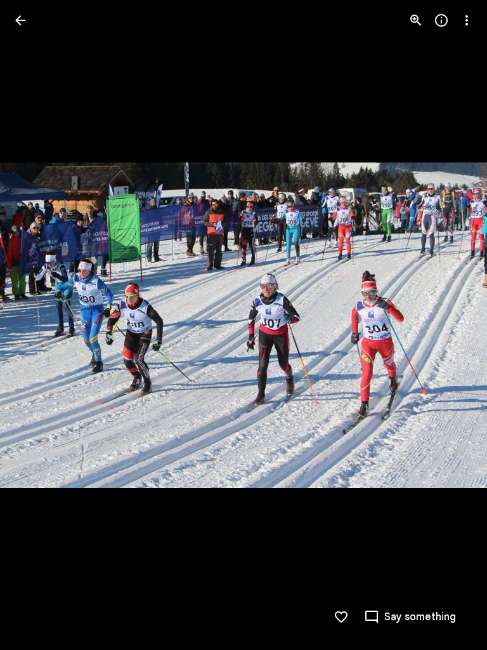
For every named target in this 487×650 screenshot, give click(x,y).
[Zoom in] (416, 20)
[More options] (466, 20)
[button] (35, 325)
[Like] (341, 617)
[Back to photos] (20, 20)
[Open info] (441, 20)
